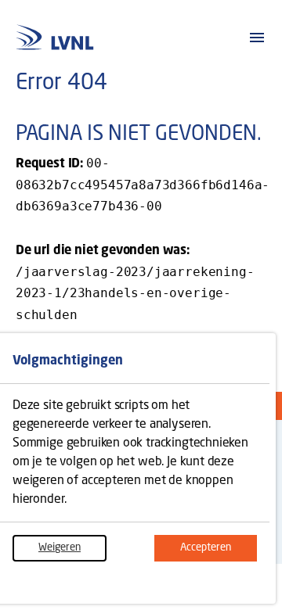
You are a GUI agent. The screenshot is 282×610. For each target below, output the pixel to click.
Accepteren (218, 548)
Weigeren (72, 548)
